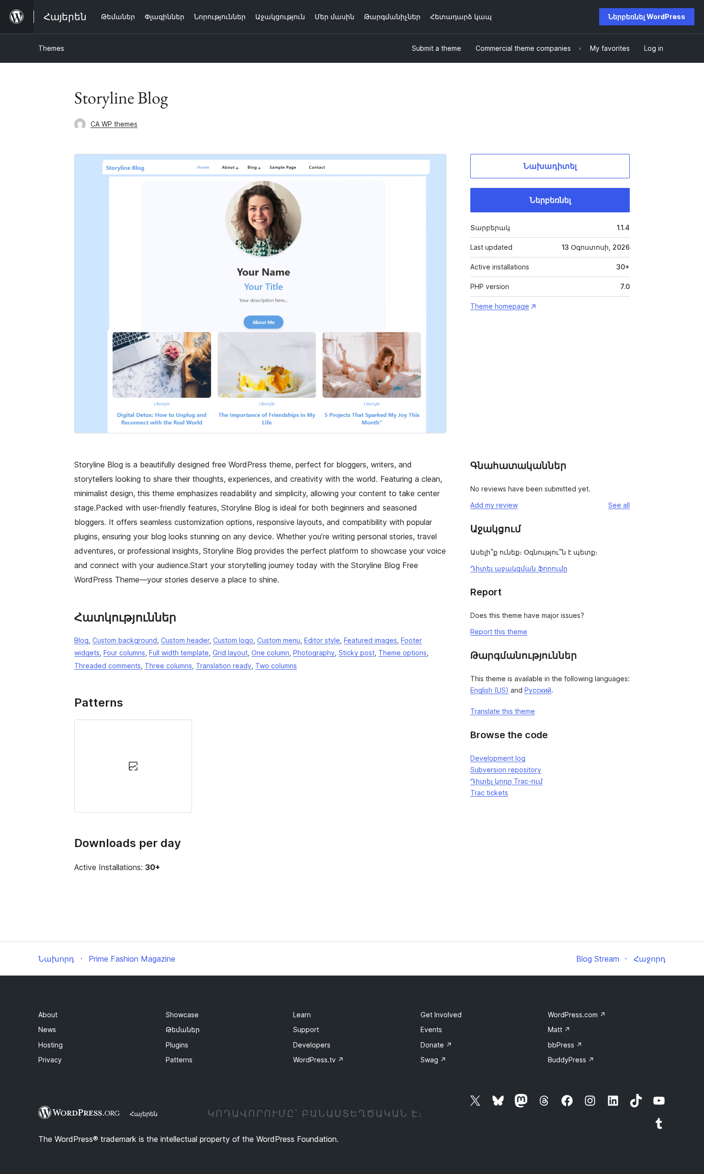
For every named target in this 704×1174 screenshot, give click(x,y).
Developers (311, 1045)
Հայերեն (144, 1113)
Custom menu (278, 640)
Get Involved (441, 1015)
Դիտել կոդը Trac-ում (506, 781)
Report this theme (498, 632)
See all (619, 505)
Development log (497, 758)
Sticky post (357, 653)
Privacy (50, 1060)
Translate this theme (502, 711)
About (47, 1015)
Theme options (402, 653)
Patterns (179, 1060)
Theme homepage (499, 306)
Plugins (177, 1045)
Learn (302, 1015)
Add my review (494, 505)
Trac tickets (489, 793)
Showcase (182, 1015)
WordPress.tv (318, 1060)
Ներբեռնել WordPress (646, 16)
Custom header (185, 640)
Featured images (370, 640)
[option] (133, 766)
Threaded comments (107, 666)
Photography (314, 653)
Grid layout (230, 653)
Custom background (124, 640)
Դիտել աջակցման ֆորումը (519, 568)
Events (431, 1029)
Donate (436, 1045)
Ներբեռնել (550, 200)
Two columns (276, 666)
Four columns (124, 653)
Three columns (168, 666)
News (47, 1029)
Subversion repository (505, 770)
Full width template (179, 653)
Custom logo (233, 640)
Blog (81, 640)
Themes (51, 48)
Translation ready (223, 666)
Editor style (322, 640)
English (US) (489, 690)
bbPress (565, 1045)
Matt (559, 1029)
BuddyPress (571, 1060)
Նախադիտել (550, 166)
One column (270, 653)
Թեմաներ (183, 1029)
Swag (433, 1060)
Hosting (50, 1045)
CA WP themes (114, 124)
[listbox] (260, 766)
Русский (537, 690)
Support (306, 1029)
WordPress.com (577, 1015)
